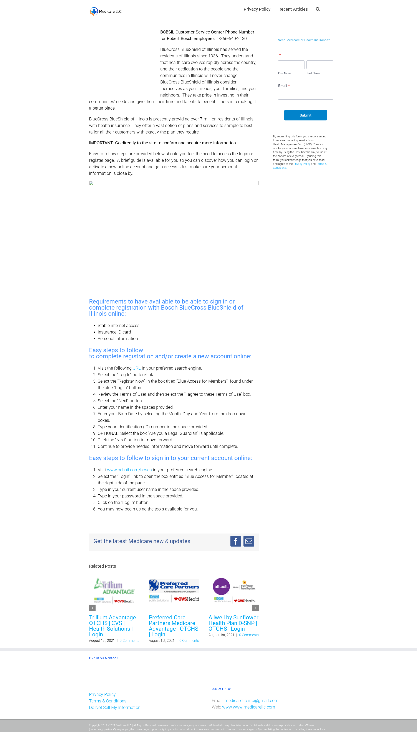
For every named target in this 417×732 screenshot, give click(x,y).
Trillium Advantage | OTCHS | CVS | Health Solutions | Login (114, 626)
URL (137, 368)
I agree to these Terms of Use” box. (218, 394)
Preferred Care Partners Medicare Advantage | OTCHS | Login (173, 626)
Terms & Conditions (107, 701)
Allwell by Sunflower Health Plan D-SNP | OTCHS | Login (233, 623)
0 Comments (129, 641)
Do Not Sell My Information (115, 707)
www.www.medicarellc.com (248, 706)
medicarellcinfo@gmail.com (251, 700)
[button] (318, 9)
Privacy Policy (301, 163)
